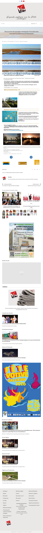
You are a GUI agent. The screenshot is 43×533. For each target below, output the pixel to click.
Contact (17, 493)
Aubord (4, 493)
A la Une (17, 41)
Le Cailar (5, 500)
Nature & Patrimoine (23, 41)
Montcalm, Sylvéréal (7, 507)
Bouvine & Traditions (33, 493)
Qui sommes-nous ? (20, 495)
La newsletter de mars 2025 (31, 207)
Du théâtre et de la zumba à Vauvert (9, 448)
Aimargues (5, 491)
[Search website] (33, 23)
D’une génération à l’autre (34, 505)
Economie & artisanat (33, 500)
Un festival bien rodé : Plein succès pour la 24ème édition (14, 323)
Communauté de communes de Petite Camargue (7, 511)
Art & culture (31, 495)
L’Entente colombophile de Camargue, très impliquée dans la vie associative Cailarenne (11, 207)
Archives (17, 500)
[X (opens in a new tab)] (20, 1)
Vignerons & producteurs (34, 502)
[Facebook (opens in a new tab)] (22, 1)
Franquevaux (5, 498)
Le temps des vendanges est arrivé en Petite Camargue (13, 480)
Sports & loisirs (32, 498)
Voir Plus (5, 41)
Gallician (4, 505)
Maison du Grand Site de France (18, 172)
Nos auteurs (18, 498)
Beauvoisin (5, 495)
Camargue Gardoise (9, 172)
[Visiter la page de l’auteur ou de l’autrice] (4, 178)
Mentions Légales (19, 491)
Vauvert (4, 502)
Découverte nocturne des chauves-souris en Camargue (14, 357)
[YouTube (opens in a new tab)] (23, 1)
